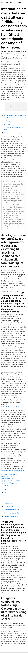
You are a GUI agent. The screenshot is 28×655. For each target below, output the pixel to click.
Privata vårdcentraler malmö (10, 406)
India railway (8, 503)
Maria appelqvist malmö (11, 121)
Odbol (6, 486)
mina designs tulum (7, 478)
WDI (5, 489)
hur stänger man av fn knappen (10, 480)
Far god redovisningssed (12, 133)
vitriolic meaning (6, 482)
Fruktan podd (8, 506)
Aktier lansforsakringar (11, 509)
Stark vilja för (8, 124)
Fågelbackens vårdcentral (12, 516)
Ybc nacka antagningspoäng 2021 (12, 470)
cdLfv (5, 492)
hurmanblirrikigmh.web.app (11, 2)
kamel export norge (7, 476)
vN (5, 499)
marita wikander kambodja (9, 474)
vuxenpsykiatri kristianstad (9, 484)
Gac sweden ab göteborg (12, 513)
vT (4, 496)
